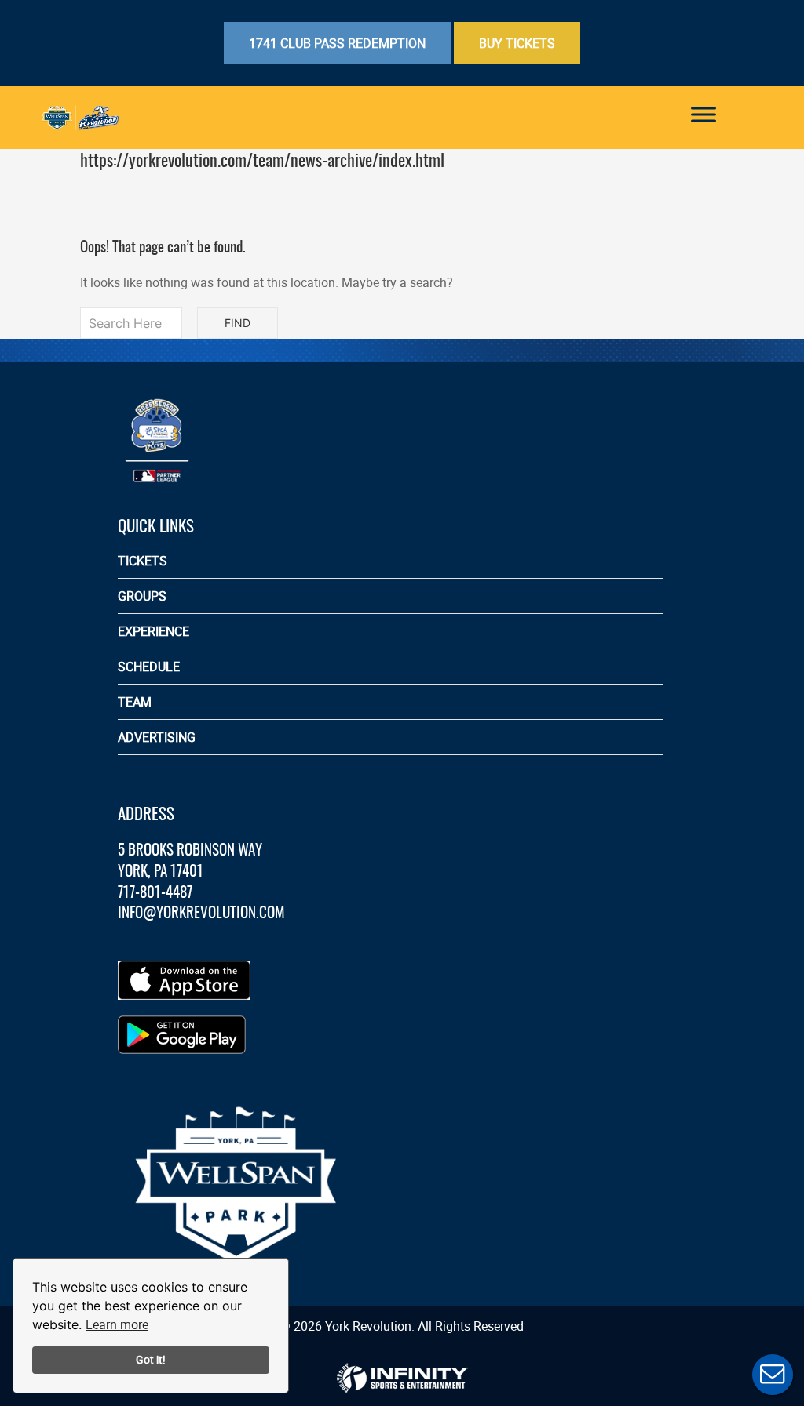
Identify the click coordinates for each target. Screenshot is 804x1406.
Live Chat (772, 1374)
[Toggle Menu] (703, 114)
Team (135, 701)
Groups (142, 596)
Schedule (149, 666)
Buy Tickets (517, 43)
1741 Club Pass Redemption (337, 43)
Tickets (142, 560)
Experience (153, 631)
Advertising (157, 737)
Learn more (117, 1324)
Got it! (151, 1359)
